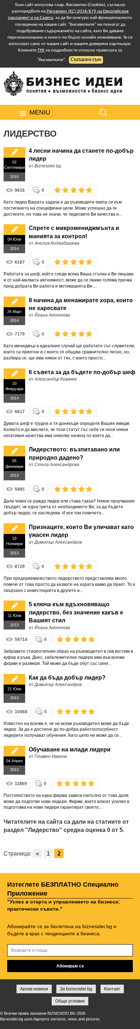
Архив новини (34, 988)
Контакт (112, 988)
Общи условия (70, 1001)
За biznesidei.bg (76, 988)
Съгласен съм (86, 60)
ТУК (41, 50)
